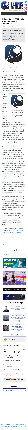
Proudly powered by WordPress (10, 424)
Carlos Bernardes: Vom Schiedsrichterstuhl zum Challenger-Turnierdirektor (17, 327)
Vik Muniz (17, 232)
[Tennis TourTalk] (12, 6)
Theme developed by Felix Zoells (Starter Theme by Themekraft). (13, 426)
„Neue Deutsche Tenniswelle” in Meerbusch (17, 308)
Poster (3, 232)
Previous (5, 245)
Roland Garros (20, 228)
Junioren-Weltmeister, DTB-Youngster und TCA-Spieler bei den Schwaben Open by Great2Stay (17, 318)
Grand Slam (20, 230)
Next (23, 245)
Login (25, 428)
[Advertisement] (14, 238)
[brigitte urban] (7, 299)
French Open (12, 230)
